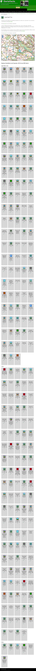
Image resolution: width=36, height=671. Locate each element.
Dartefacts (12, 13)
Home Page (8, 13)
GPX (16, 11)
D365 (26, 11)
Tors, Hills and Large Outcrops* (20, 13)
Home (2, 11)
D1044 (24, 11)
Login (16, 6)
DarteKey (9, 11)
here (5, 23)
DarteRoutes (20, 11)
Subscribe (19, 6)
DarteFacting (13, 11)
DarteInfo (29, 11)
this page (10, 21)
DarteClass (5, 11)
